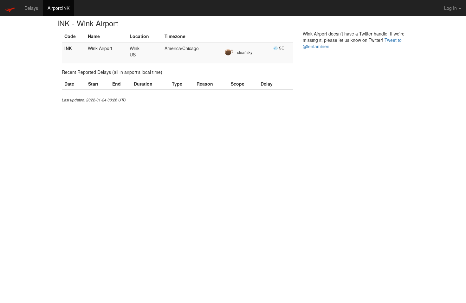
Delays (31, 8)
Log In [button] (451, 8)
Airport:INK (58, 8)
